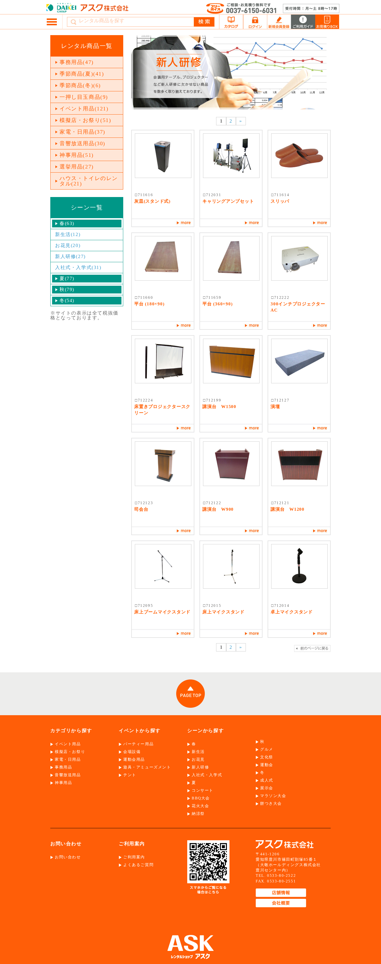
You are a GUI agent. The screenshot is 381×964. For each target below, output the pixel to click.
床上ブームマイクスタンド (162, 612)
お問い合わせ (68, 857)
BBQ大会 (201, 798)
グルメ (266, 749)
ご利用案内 (134, 857)
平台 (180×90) (149, 303)
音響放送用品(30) (82, 143)
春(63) (67, 223)
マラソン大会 (273, 795)
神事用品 (63, 782)
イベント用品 (68, 744)
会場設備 (131, 751)
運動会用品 (134, 759)
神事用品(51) (77, 155)
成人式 (266, 780)
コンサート (202, 790)
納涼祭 (198, 813)
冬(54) (67, 300)
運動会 (266, 765)
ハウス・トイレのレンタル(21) (89, 181)
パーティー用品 (138, 744)
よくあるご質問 (138, 865)
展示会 (266, 788)
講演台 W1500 (219, 406)
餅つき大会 (271, 803)
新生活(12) (67, 234)
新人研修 (200, 767)
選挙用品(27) (77, 167)
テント (129, 775)
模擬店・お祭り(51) (85, 120)
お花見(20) (67, 245)
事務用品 (63, 767)
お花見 (198, 759)
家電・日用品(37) (82, 132)
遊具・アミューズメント (147, 767)
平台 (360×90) (217, 303)
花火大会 (200, 806)
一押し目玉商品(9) (84, 97)
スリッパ (280, 201)
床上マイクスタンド (223, 612)
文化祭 (266, 757)
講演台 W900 (218, 509)
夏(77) (67, 278)
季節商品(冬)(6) (80, 85)
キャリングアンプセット (228, 201)
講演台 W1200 (288, 509)
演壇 (275, 406)
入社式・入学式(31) (78, 267)
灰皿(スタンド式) (152, 201)
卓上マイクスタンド (292, 612)
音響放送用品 (68, 775)
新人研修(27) (70, 256)
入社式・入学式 (207, 775)
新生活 (198, 751)
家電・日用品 (68, 759)
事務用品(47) (77, 62)
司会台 (141, 509)
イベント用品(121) (84, 109)
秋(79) (67, 289)
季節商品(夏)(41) (82, 74)
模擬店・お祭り (70, 751)
